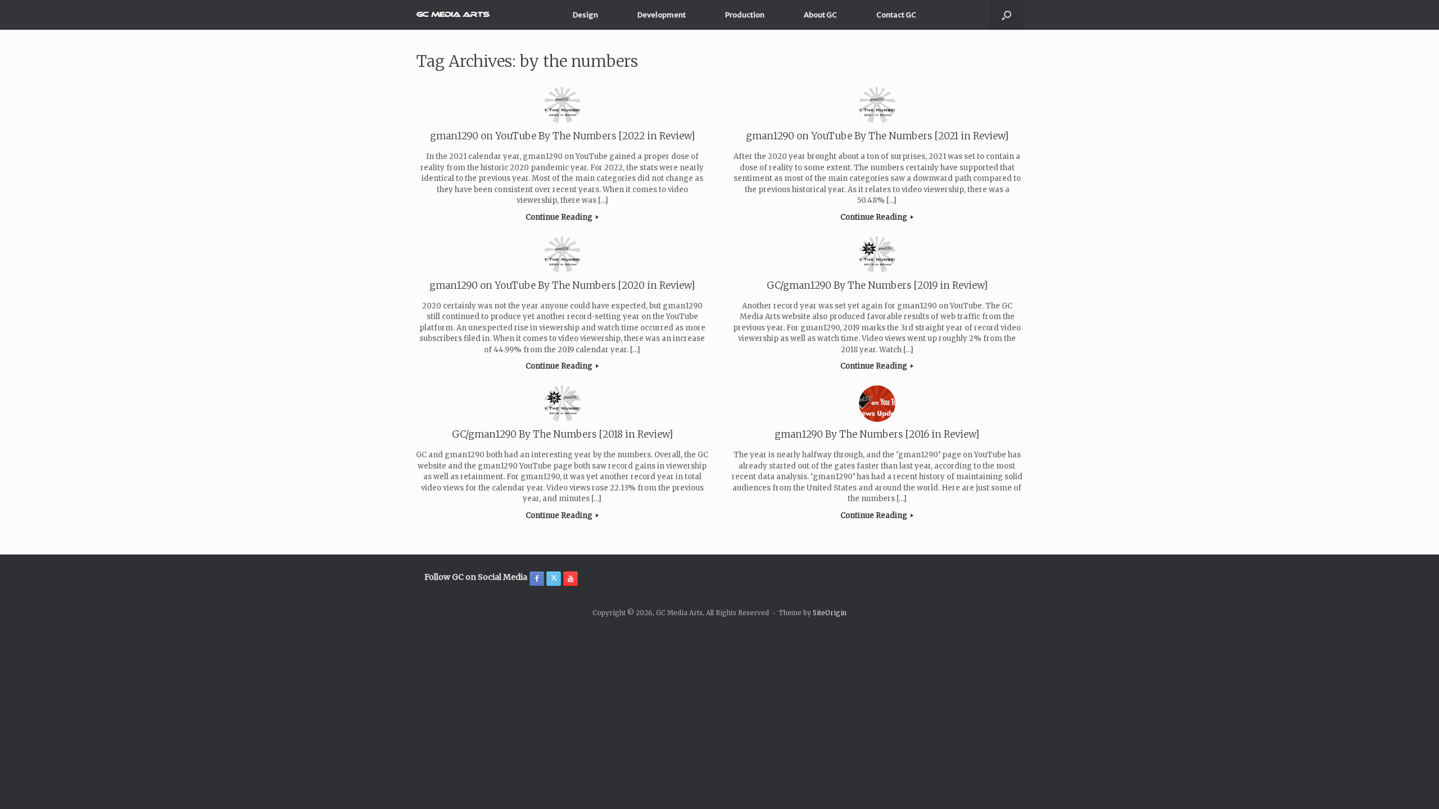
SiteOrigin (830, 613)
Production (744, 15)
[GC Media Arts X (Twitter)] (553, 578)
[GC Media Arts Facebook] (537, 578)
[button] (1006, 15)
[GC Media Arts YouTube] (570, 578)
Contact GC (896, 15)
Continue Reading (560, 217)
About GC (820, 15)
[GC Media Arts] (453, 15)
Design (585, 15)
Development (661, 15)
